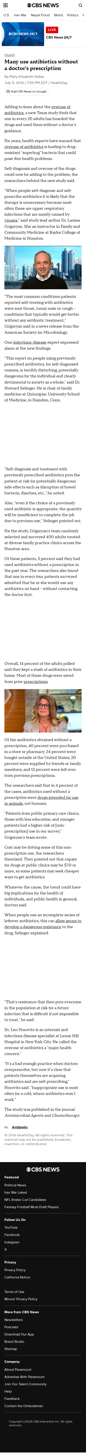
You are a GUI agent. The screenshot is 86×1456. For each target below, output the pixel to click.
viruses (10, 220)
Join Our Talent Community (25, 1384)
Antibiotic (20, 1127)
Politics (72, 15)
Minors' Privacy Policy (20, 1299)
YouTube (11, 1227)
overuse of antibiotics (23, 146)
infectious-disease (30, 342)
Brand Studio (14, 1341)
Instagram (11, 1242)
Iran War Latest (15, 1192)
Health (9, 55)
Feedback (12, 1398)
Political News (15, 1185)
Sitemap (10, 1349)
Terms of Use (14, 1292)
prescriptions (36, 681)
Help (8, 1391)
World (58, 15)
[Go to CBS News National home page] (43, 5)
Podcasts (11, 1327)
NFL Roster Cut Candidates (25, 1200)
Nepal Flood (40, 15)
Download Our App (19, 1334)
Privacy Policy (15, 1270)
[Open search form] (80, 5)
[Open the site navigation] (15, 5)
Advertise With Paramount (24, 1377)
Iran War (20, 15)
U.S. (7, 15)
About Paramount (17, 1369)
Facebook (12, 1235)
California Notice (17, 1277)
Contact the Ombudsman (23, 1406)
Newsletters (13, 1320)
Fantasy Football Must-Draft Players (31, 1207)
